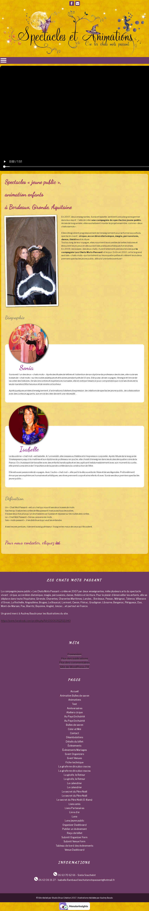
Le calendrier (74, 783)
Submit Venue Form (74, 841)
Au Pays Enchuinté (74, 716)
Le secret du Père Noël (74, 791)
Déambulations (74, 737)
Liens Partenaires (74, 808)
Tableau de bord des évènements (74, 845)
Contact (74, 733)
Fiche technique (74, 762)
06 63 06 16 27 (47, 879)
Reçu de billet (74, 833)
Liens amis (74, 804)
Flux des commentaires (74, 662)
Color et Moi (74, 729)
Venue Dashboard (74, 849)
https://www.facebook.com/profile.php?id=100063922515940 (36, 620)
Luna (74, 816)
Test (74, 704)
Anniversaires (74, 708)
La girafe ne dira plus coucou (74, 766)
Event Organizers (74, 754)
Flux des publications (74, 658)
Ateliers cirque (74, 712)
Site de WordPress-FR (74, 667)
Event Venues (74, 758)
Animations (74, 699)
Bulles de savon (74, 724)
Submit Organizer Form (74, 837)
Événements (74, 745)
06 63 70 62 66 (66, 875)
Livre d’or (74, 812)
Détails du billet (74, 741)
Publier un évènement (74, 829)
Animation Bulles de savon (74, 695)
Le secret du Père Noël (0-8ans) (74, 799)
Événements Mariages (74, 749)
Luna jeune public (74, 820)
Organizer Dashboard (74, 824)
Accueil (74, 691)
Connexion (74, 654)
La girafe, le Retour (74, 774)
